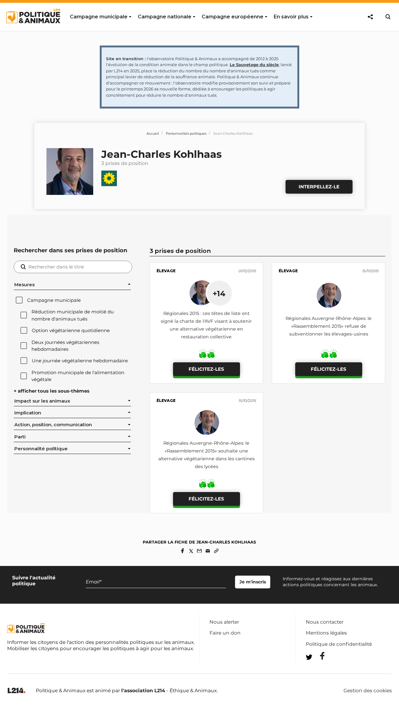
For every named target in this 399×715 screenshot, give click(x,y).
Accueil (153, 133)
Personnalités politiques (186, 133)
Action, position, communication (53, 425)
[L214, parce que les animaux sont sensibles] (16, 691)
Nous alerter (224, 622)
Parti (20, 437)
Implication (27, 413)
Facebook (318, 656)
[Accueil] (33, 29)
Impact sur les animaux (42, 401)
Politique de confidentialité (339, 644)
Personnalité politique (41, 449)
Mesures (24, 284)
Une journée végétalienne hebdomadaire (80, 361)
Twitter (318, 668)
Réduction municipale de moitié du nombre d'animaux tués (72, 315)
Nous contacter (325, 622)
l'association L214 (143, 690)
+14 (219, 293)
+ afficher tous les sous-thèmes (51, 391)
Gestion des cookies (368, 690)
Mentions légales (326, 633)
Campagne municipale (54, 300)
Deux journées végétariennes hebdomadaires (65, 346)
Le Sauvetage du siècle (254, 64)
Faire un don (225, 633)
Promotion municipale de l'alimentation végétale (77, 376)
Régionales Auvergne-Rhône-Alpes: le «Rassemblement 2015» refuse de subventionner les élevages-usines (329, 326)
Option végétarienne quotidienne (71, 330)
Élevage (165, 270)
